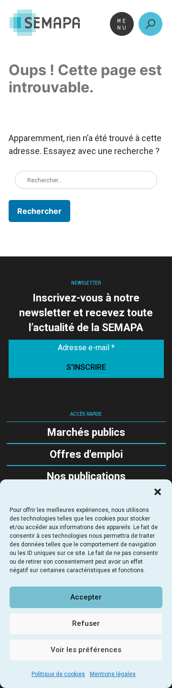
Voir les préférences (86, 649)
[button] (157, 491)
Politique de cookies (58, 674)
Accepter (86, 597)
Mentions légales (113, 674)
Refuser (86, 623)
